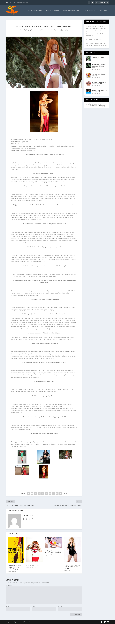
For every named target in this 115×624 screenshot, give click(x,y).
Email (33, 606)
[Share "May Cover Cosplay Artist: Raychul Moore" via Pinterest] (43, 493)
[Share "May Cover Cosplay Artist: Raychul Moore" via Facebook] (28, 493)
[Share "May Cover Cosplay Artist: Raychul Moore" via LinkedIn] (46, 493)
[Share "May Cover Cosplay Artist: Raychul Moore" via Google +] (35, 493)
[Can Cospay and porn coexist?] (88, 75)
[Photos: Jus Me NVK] (34, 549)
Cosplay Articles (96, 59)
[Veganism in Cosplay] (88, 58)
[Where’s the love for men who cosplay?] (88, 91)
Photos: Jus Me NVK (32, 565)
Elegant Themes (18, 622)
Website (60, 606)
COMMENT (9, 586)
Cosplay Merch (103, 10)
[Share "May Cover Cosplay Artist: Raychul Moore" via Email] (57, 493)
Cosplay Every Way (52, 10)
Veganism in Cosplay (23, 2)
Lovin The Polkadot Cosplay (96, 106)
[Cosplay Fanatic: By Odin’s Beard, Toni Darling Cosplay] (16, 550)
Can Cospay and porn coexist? (98, 75)
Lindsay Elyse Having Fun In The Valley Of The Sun (53, 551)
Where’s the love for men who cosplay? (99, 91)
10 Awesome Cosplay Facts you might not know (98, 66)
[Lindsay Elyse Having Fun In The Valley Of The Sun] (53, 542)
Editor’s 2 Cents (89, 10)
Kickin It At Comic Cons (71, 10)
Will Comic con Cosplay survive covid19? (99, 83)
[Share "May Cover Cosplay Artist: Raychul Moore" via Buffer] (50, 493)
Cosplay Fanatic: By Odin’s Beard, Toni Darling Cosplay (14, 567)
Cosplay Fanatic (30, 30)
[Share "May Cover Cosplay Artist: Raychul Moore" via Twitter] (32, 493)
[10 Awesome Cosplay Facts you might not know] (88, 65)
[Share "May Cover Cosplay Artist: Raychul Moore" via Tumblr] (39, 493)
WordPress (35, 622)
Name (7, 606)
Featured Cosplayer (35, 10)
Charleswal (89, 104)
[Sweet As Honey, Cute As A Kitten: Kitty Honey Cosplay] (72, 549)
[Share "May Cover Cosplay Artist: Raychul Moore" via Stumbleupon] (53, 493)
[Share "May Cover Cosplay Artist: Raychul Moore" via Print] (61, 493)
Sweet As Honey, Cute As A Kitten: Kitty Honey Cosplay (72, 566)
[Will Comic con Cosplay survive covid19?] (88, 83)
